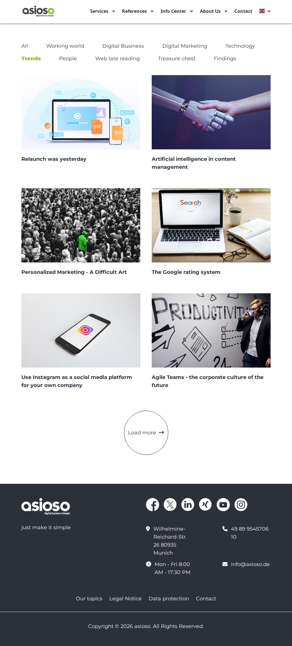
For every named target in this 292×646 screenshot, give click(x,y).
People (68, 58)
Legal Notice (125, 598)
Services (99, 11)
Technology (240, 46)
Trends (31, 58)
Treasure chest (177, 58)
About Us (210, 11)
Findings (225, 58)
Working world (65, 46)
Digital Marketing (184, 46)
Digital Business (123, 46)
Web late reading (117, 58)
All (24, 46)
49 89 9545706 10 (250, 533)
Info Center (173, 11)
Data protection (169, 598)
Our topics (89, 598)
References (134, 11)
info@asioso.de (250, 564)
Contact (243, 11)
